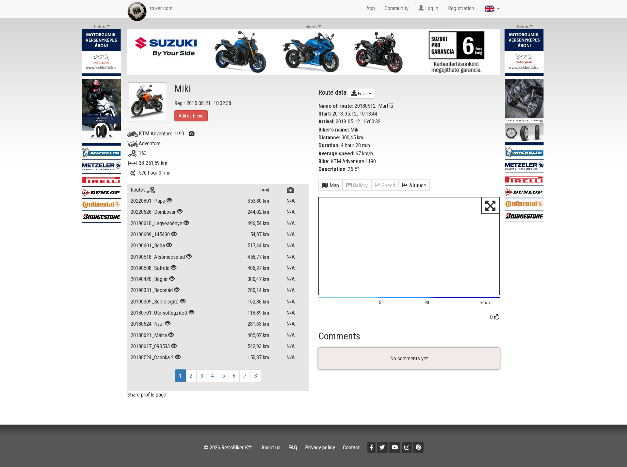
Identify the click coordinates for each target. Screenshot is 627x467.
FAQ (292, 447)
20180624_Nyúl (147, 323)
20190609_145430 (150, 234)
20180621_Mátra (149, 335)
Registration (461, 8)
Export (363, 93)
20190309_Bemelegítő (155, 301)
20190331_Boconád (152, 290)
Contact (351, 447)
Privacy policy (320, 447)
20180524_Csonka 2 (152, 357)
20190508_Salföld (150, 268)
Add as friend (191, 115)
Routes (139, 189)
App (370, 8)
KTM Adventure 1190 (162, 133)
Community (397, 8)
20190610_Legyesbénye (156, 223)
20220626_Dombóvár (153, 212)
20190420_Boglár (149, 279)
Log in (431, 8)
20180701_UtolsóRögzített (159, 312)
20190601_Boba (148, 245)
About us (271, 447)
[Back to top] (608, 448)
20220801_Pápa (148, 200)
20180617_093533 (150, 346)
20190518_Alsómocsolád (158, 257)
